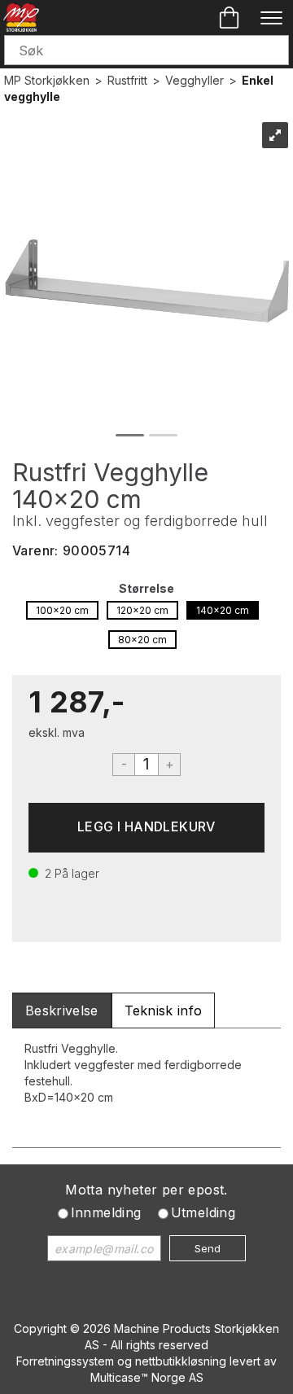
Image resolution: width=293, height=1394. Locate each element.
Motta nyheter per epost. (146, 1189)
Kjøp (146, 828)
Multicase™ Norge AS (146, 1377)
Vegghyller (194, 80)
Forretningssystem (65, 1361)
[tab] (62, 1011)
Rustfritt (127, 80)
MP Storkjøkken (47, 80)
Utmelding (203, 1212)
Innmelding (106, 1212)
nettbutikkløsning (180, 1361)
